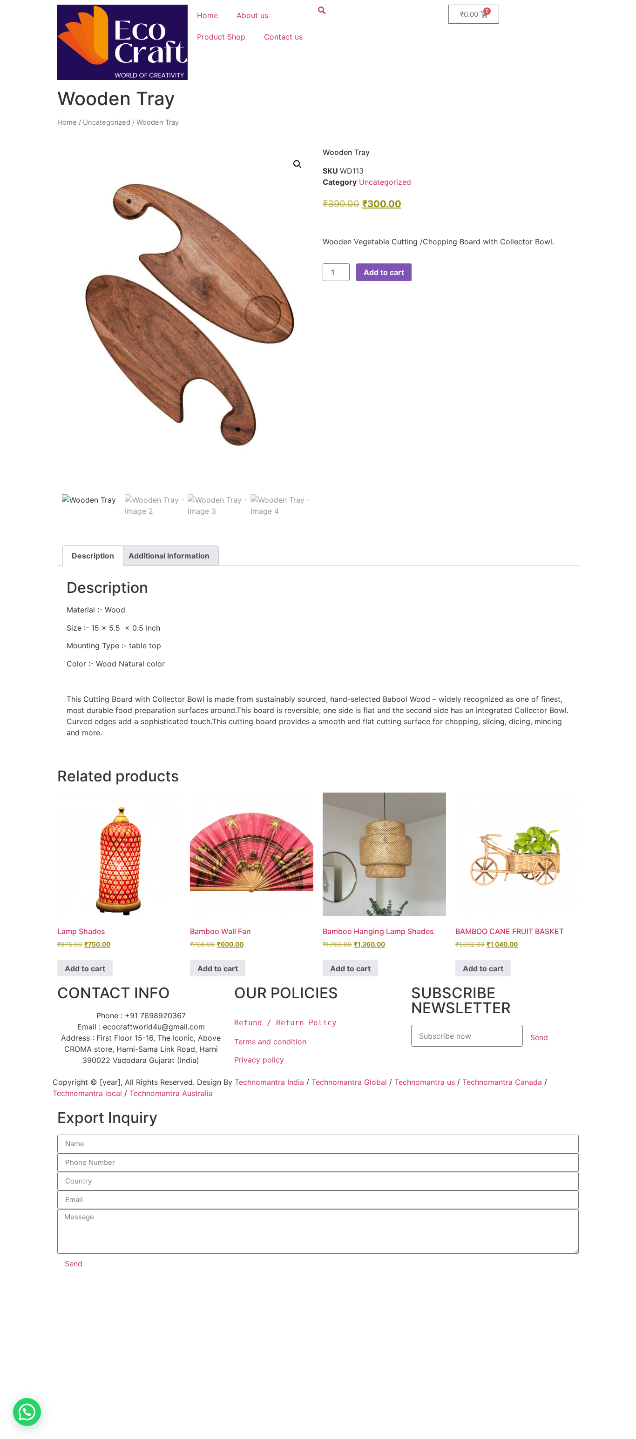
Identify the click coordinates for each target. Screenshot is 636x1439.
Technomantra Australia (171, 1093)
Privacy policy (260, 1059)
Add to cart (384, 272)
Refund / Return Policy (285, 1022)
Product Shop (221, 36)
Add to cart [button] (85, 968)
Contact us (283, 36)
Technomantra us (424, 1082)
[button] (297, 164)
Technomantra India (269, 1082)
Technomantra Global (349, 1082)
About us (252, 15)
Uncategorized (106, 122)
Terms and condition (270, 1041)
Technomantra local (87, 1093)
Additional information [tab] (169, 555)
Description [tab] (93, 555)
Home (207, 15)
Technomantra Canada (502, 1082)
